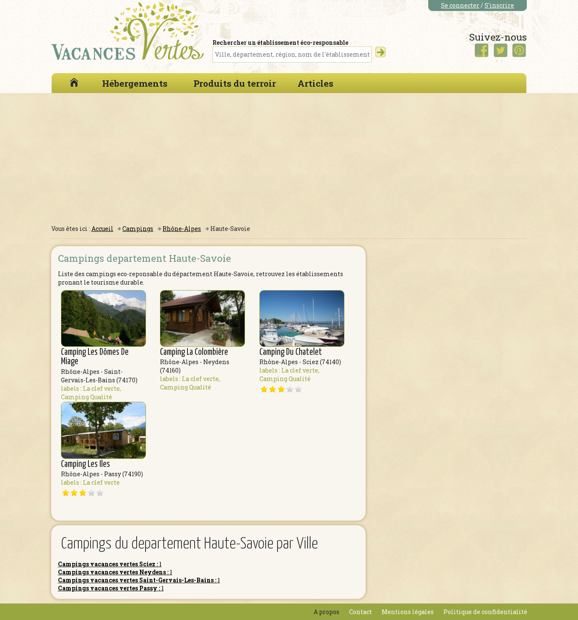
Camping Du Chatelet (290, 352)
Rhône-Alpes (181, 229)
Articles (315, 83)
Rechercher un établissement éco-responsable (280, 42)
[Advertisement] (289, 156)
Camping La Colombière (194, 352)
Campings (137, 229)
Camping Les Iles (85, 464)
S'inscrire (499, 5)
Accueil (102, 229)
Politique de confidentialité (485, 612)
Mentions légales (408, 612)
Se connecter (460, 5)
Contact (360, 612)
